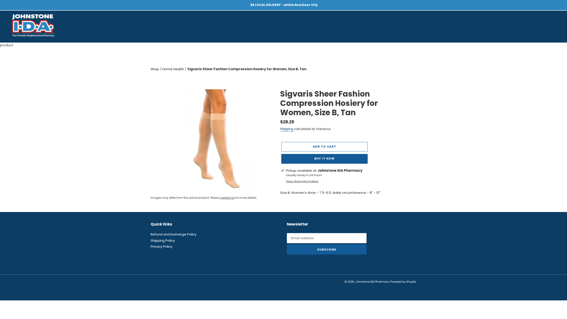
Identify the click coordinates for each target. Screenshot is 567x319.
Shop (155, 69)
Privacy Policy (161, 246)
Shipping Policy (163, 240)
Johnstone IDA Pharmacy (372, 282)
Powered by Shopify (403, 282)
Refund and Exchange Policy (173, 234)
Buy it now (324, 158)
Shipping (286, 129)
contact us (227, 198)
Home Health (173, 69)
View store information (302, 181)
